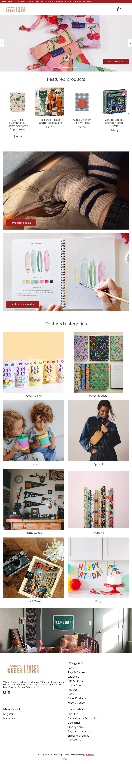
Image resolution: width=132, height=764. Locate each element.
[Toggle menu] (125, 9)
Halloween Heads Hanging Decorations (49, 121)
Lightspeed (88, 754)
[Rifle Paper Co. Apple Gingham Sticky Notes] (82, 102)
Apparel (98, 464)
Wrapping (98, 532)
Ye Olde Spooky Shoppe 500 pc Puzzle (114, 122)
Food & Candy (33, 395)
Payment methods (79, 731)
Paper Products (98, 395)
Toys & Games (33, 601)
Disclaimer (74, 722)
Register (8, 714)
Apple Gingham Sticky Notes (82, 121)
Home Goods (34, 532)
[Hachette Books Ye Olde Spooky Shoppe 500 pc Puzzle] (114, 102)
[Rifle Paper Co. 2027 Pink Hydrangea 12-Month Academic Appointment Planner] (17, 102)
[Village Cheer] (15, 9)
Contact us (74, 740)
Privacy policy (76, 727)
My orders (9, 718)
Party (98, 601)
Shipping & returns (78, 735)
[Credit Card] (65, 759)
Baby (34, 464)
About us (73, 714)
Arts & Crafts (75, 681)
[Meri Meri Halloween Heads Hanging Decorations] (49, 102)
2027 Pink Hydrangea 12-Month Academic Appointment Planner (18, 126)
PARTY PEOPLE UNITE (113, 61)
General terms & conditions (84, 718)
